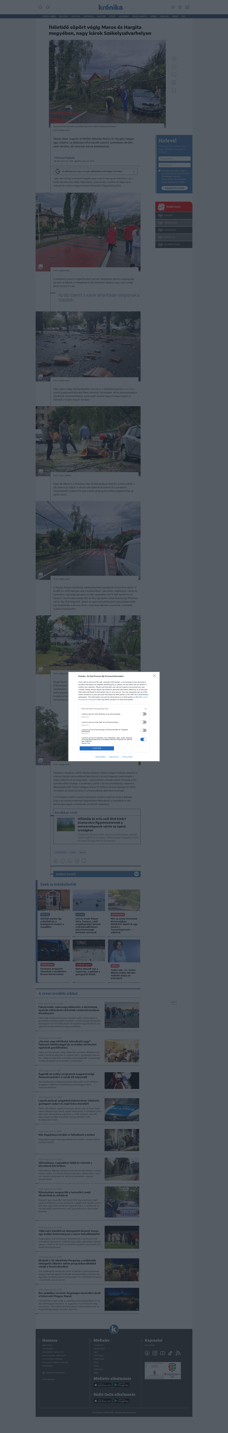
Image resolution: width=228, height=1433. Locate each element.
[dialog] (114, 716)
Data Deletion (100, 757)
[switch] (143, 714)
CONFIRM (97, 748)
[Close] (155, 676)
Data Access (114, 757)
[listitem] (114, 708)
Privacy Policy (127, 757)
